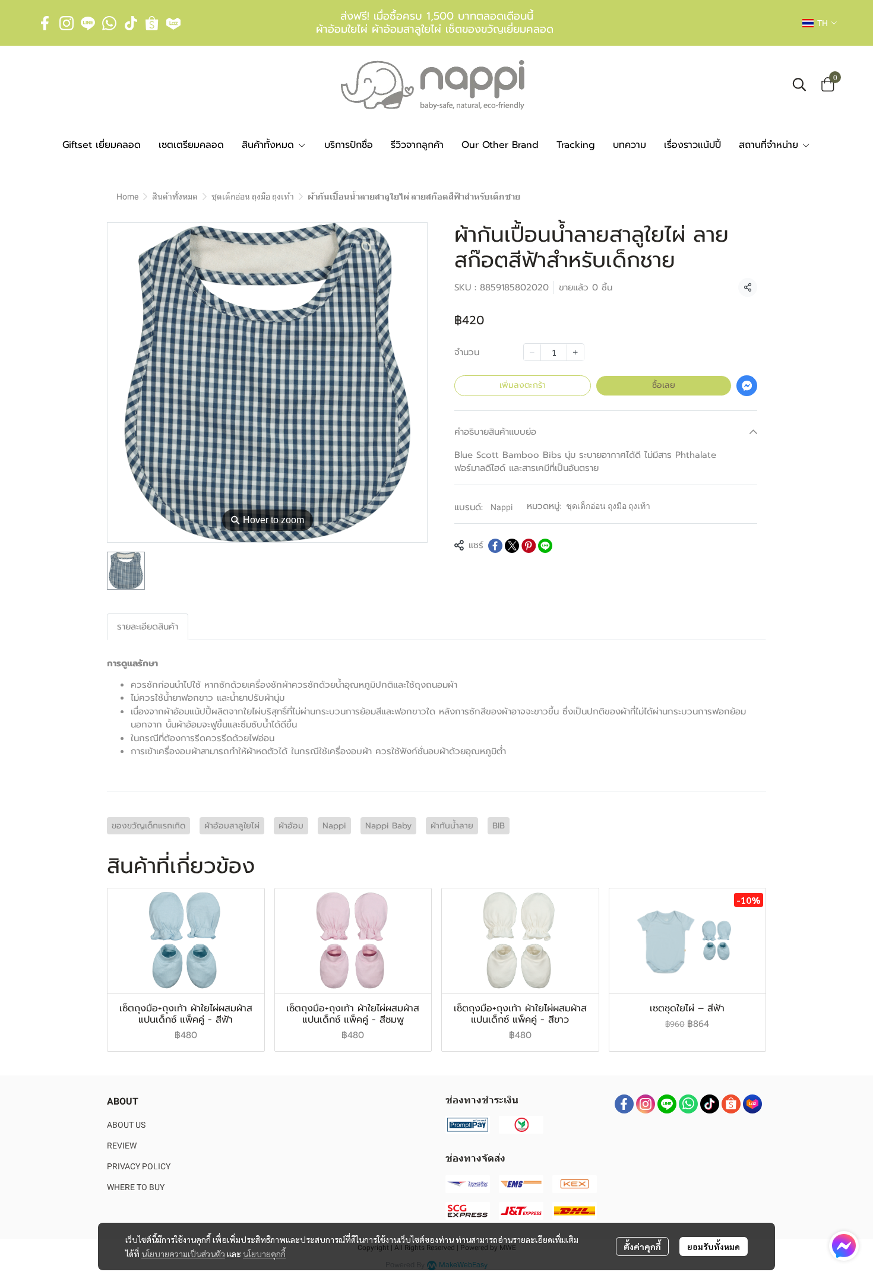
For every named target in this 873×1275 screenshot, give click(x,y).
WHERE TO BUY (136, 1187)
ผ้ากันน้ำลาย (452, 826)
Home (127, 196)
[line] (87, 23)
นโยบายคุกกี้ (264, 1253)
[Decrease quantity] (532, 352)
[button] (819, 23)
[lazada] (173, 23)
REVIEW (122, 1145)
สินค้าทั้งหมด (175, 196)
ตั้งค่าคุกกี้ (642, 1246)
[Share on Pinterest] (528, 546)
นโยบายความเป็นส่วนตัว (183, 1253)
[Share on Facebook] (495, 546)
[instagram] (66, 23)
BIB (498, 826)
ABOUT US (126, 1125)
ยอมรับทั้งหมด (713, 1246)
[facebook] (45, 23)
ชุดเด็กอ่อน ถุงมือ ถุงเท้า (252, 196)
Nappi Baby (388, 826)
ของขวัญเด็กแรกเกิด (148, 826)
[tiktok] (130, 23)
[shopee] (152, 23)
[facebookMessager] (844, 1246)
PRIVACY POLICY (138, 1166)
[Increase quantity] (575, 352)
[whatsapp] (109, 23)
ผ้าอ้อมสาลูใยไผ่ (232, 826)
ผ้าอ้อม (291, 826)
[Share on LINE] (545, 546)
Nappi (502, 507)
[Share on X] (512, 546)
